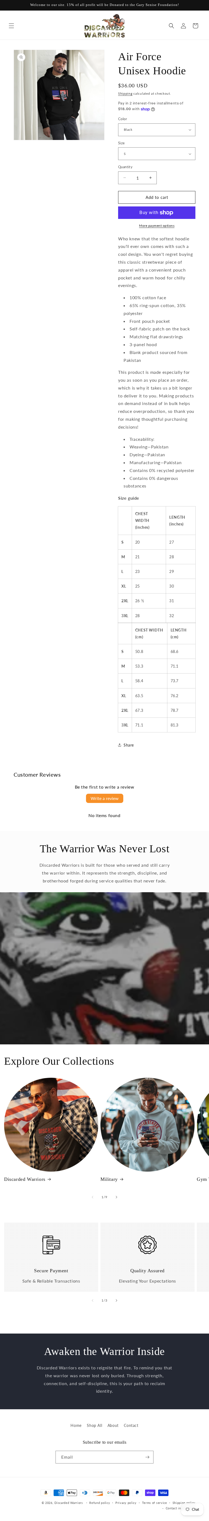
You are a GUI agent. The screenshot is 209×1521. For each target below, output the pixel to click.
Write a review (105, 798)
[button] (11, 26)
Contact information (180, 1508)
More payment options (156, 226)
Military (109, 1179)
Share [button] (129, 745)
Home (75, 1425)
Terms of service (154, 1502)
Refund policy (99, 1502)
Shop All (94, 1425)
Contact (131, 1425)
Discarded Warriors (24, 1179)
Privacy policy (126, 1502)
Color (122, 119)
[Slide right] (116, 1197)
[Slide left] (93, 1197)
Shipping (125, 93)
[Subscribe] (147, 1457)
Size (121, 143)
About (113, 1425)
